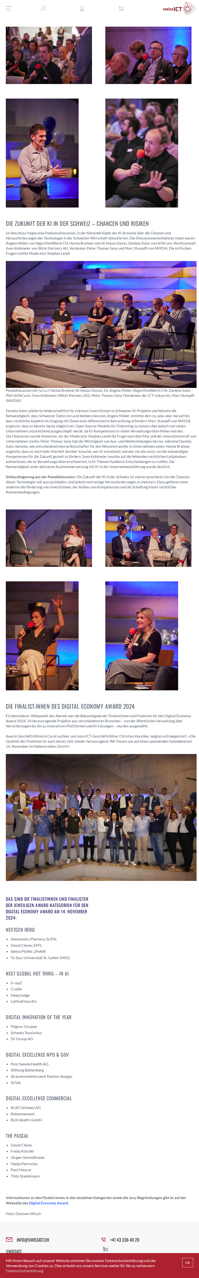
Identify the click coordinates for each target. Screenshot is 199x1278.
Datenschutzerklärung (24, 1270)
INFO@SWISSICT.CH (33, 1239)
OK (187, 1263)
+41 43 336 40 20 (124, 1239)
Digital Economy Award (48, 1203)
